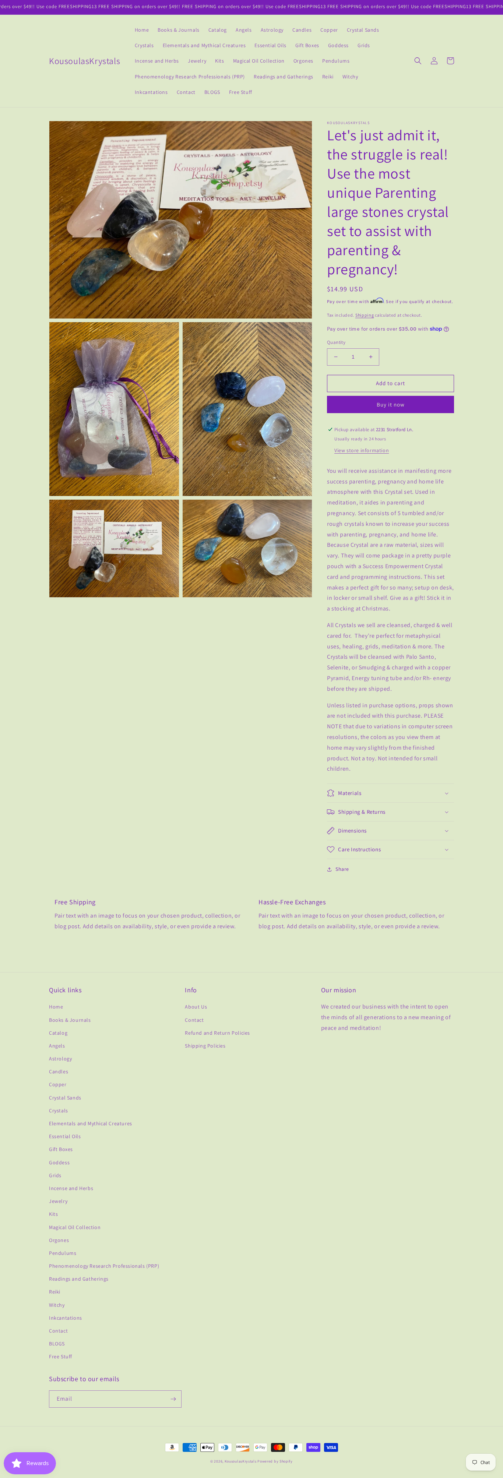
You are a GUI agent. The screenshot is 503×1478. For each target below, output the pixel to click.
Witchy (57, 1305)
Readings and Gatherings (79, 1278)
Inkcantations (65, 1318)
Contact (58, 1330)
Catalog (58, 1033)
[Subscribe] (173, 1399)
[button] (418, 61)
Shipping (364, 315)
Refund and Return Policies (217, 1033)
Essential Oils (65, 1136)
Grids (55, 1175)
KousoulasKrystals (241, 1461)
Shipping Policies (205, 1045)
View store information (361, 450)
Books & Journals (70, 1020)
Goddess (59, 1162)
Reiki (54, 1291)
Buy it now (391, 404)
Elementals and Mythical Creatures (90, 1123)
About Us (196, 1006)
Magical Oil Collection (75, 1227)
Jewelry (58, 1201)
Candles (58, 1071)
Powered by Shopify (275, 1461)
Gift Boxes (61, 1149)
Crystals (58, 1110)
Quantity (336, 342)
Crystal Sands (65, 1097)
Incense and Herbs (71, 1188)
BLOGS (57, 1343)
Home (56, 1006)
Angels (57, 1045)
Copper (58, 1084)
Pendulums (62, 1253)
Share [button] (342, 869)
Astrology (60, 1058)
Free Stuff (60, 1356)
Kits (53, 1214)
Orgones (59, 1240)
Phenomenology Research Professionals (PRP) (104, 1266)
